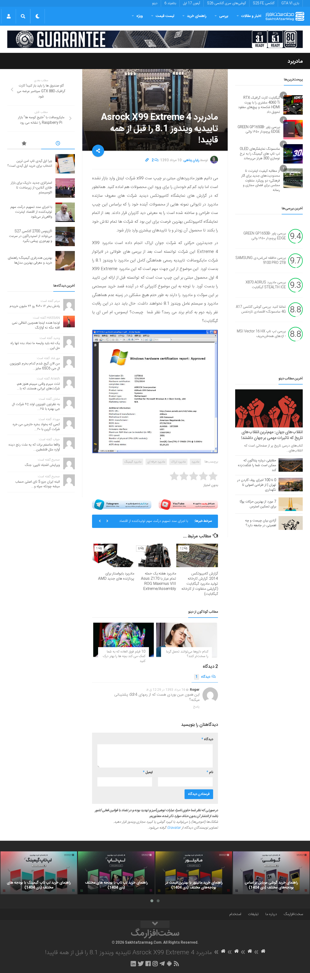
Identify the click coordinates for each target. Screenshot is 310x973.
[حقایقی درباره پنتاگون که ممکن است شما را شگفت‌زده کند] (291, 465)
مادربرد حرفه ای (156, 461)
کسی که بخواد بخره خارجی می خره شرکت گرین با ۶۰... (36, 427)
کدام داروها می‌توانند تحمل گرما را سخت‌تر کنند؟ (187, 654)
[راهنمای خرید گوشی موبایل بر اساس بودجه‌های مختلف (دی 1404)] (271, 873)
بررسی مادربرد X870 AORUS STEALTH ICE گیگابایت (266, 285)
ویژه (139, 16)
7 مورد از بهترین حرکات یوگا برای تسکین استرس (258, 504)
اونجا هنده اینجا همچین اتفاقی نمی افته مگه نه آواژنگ (36, 325)
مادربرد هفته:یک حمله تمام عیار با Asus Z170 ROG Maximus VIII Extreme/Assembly (158, 581)
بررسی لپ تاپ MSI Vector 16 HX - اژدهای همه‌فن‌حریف (261, 334)
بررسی (223, 16)
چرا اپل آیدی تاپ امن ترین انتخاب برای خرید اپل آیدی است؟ (30, 163)
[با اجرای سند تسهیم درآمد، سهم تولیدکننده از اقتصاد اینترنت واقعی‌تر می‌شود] (65, 212)
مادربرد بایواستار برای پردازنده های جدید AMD (116, 576)
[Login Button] (8, 16)
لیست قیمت (165, 16)
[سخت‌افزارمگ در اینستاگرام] (155, 963)
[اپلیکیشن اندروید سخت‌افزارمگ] (169, 963)
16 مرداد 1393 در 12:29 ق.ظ (165, 689)
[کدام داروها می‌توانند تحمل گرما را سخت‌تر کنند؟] (186, 640)
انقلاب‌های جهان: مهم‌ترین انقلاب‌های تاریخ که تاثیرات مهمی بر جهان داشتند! (272, 435)
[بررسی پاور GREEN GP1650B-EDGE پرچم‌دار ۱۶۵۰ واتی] (293, 129)
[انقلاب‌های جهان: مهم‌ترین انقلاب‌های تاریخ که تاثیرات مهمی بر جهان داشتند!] (269, 408)
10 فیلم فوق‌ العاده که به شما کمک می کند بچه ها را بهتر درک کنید (124, 656)
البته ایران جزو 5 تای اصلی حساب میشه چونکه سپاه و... (37, 484)
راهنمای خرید (196, 16)
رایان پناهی (191, 160)
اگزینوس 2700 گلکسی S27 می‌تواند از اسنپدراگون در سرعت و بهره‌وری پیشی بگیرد (30, 236)
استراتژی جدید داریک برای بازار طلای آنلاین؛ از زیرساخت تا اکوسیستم (31, 187)
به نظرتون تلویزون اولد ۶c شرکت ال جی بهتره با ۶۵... (36, 406)
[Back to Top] (155, 924)
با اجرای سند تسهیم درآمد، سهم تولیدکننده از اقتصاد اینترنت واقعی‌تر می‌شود (153, 523)
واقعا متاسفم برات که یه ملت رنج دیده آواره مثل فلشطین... (34, 447)
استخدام (235, 914)
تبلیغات (253, 914)
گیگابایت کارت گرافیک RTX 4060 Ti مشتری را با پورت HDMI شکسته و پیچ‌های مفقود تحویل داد (259, 105)
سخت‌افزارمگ (293, 914)
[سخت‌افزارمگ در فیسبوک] (148, 963)
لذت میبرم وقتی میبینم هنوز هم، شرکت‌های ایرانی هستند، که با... (38, 386)
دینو (154, 3)
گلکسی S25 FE (263, 3)
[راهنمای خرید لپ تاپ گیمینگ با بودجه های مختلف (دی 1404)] (38, 873)
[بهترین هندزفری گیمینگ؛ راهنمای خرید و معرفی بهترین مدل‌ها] (65, 260)
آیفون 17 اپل (191, 3)
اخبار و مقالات (251, 16)
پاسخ (196, 706)
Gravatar (174, 828)
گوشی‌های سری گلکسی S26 (226, 3)
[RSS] (176, 963)
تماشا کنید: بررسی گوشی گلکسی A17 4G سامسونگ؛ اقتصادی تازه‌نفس (261, 309)
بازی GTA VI (290, 3)
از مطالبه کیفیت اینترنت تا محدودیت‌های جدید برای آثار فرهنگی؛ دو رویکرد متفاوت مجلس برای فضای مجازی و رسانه (260, 180)
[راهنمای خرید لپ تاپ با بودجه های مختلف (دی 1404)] (116, 873)
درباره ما (271, 914)
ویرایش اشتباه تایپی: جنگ (42, 465)
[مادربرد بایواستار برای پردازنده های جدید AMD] (113, 555)
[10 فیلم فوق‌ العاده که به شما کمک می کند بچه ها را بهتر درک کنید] (123, 640)
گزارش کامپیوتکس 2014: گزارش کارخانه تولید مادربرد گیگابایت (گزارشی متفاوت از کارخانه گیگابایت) (199, 584)
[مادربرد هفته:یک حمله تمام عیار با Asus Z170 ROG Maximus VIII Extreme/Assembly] (155, 555)
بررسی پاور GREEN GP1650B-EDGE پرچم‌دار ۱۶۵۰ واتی (259, 129)
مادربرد (295, 61)
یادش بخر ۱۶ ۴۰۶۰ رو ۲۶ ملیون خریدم (35, 306)
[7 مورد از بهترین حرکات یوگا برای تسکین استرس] (291, 504)
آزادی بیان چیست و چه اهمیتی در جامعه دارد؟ (260, 523)
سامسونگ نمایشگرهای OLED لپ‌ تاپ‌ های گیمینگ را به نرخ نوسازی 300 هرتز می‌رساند (260, 153)
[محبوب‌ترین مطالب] (24, 144)
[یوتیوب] (188, 504)
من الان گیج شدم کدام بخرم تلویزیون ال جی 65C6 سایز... (35, 366)
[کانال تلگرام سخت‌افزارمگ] (162, 963)
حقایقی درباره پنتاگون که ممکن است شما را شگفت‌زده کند (257, 465)
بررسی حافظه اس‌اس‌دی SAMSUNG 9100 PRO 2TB (260, 260)
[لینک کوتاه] (147, 160)
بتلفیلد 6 (170, 3)
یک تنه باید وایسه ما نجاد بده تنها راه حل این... (35, 345)
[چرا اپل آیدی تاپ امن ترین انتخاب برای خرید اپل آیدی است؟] (65, 163)
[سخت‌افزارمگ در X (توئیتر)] (141, 963)
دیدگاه (202, 677)
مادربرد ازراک (178, 461)
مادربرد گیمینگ (132, 461)
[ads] (155, 39)
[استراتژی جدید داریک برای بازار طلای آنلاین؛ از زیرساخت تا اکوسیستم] (65, 188)
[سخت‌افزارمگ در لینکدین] (133, 963)
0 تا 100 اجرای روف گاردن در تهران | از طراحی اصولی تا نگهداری (256, 485)
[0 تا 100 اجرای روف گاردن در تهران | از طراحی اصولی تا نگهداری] (291, 484)
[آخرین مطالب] (58, 144)
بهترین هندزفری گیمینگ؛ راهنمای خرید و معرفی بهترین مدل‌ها (30, 260)
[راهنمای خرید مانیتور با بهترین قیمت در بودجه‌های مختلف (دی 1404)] (193, 873)
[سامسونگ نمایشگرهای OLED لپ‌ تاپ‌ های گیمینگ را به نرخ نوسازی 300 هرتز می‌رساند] (293, 154)
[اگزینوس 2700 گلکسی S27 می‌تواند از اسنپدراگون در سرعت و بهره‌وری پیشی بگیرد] (65, 236)
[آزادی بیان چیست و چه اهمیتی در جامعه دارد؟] (291, 523)
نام (210, 772)
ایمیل (148, 772)
